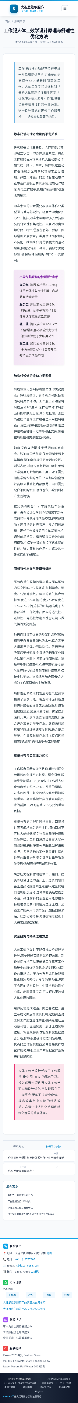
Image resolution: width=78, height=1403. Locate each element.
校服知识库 (45, 1387)
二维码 (35, 1271)
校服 (31, 1294)
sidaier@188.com (27, 1265)
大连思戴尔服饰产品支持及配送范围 (24, 1308)
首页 (8, 21)
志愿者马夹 (47, 1383)
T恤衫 (48, 1294)
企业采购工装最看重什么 (20, 1208)
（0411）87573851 (26, 1259)
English (39, 1391)
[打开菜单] (65, 8)
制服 (67, 1294)
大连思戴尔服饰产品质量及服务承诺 (24, 1302)
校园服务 (27, 1387)
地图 (49, 1253)
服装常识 (19, 21)
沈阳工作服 (10, 1387)
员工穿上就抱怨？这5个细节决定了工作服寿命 (31, 1214)
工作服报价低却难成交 (19, 1201)
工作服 (12, 1294)
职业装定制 (64, 1387)
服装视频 (15, 1348)
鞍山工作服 (65, 1383)
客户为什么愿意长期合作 (20, 1195)
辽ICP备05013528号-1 (58, 1379)
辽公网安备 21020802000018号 (19, 1383)
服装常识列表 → (55, 1146)
